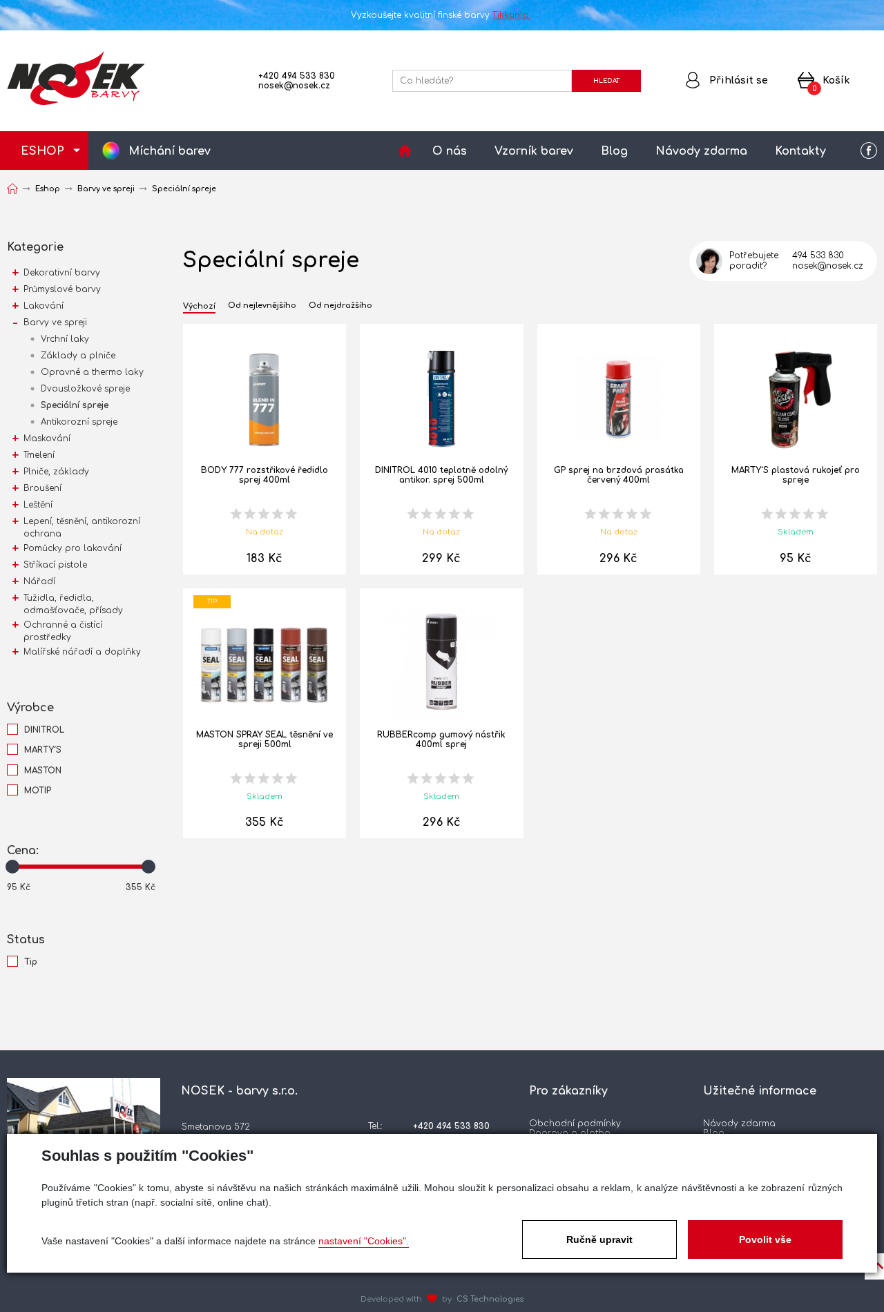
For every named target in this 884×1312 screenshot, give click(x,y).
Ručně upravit (599, 1239)
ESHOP (42, 151)
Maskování (46, 438)
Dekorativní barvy (61, 273)
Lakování (43, 306)
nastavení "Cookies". (363, 1240)
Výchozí (199, 306)
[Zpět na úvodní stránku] (76, 78)
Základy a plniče (78, 355)
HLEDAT (606, 80)
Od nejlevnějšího (262, 306)
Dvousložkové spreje (85, 389)
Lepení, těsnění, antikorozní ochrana (81, 528)
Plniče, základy (56, 471)
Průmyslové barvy (62, 289)
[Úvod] (405, 150)
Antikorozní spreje (79, 422)
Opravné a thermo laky (92, 372)
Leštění (37, 505)
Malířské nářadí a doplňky (82, 652)
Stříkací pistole (55, 565)
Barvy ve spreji (55, 322)
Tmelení (39, 455)
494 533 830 (818, 255)
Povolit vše (765, 1239)
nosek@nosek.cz (294, 85)
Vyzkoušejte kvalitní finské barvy (441, 15)
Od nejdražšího (340, 306)
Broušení (42, 488)
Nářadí (39, 581)
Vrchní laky (65, 339)
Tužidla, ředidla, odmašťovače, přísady (73, 604)
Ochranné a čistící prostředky (62, 631)
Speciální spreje (74, 405)
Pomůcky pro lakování (72, 548)
